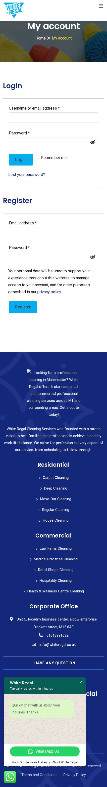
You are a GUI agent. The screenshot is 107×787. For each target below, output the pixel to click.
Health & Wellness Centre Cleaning (55, 591)
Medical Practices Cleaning (56, 559)
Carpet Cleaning (56, 477)
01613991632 (57, 635)
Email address (30, 222)
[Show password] (92, 142)
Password (27, 132)
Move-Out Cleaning (55, 499)
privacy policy (49, 292)
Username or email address (42, 108)
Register (23, 307)
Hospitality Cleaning (56, 580)
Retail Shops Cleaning (55, 570)
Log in (21, 159)
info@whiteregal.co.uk (58, 644)
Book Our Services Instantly (31, 762)
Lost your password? (26, 174)
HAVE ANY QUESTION (54, 663)
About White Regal (65, 762)
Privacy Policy (74, 775)
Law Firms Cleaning (56, 548)
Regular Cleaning (55, 509)
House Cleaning (55, 520)
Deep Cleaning (55, 488)
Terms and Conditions (39, 775)
